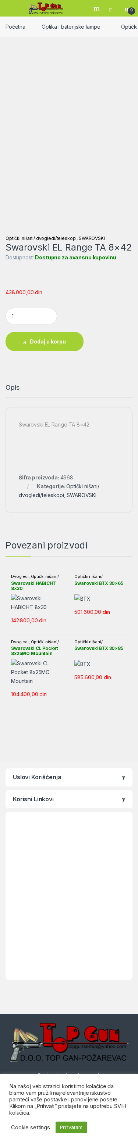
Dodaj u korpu (48, 341)
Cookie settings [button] (30, 1127)
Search (97, 8)
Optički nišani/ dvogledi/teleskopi (41, 238)
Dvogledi (20, 576)
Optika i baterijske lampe (71, 27)
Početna (15, 27)
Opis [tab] (12, 387)
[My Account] (113, 8)
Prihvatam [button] (71, 1127)
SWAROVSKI (92, 238)
